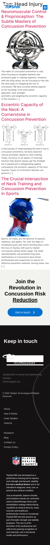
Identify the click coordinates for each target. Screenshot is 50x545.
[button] (45, 7)
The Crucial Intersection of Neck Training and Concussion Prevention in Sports (24, 186)
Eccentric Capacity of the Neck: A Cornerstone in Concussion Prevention (23, 112)
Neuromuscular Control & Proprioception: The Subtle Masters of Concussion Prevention (23, 19)
